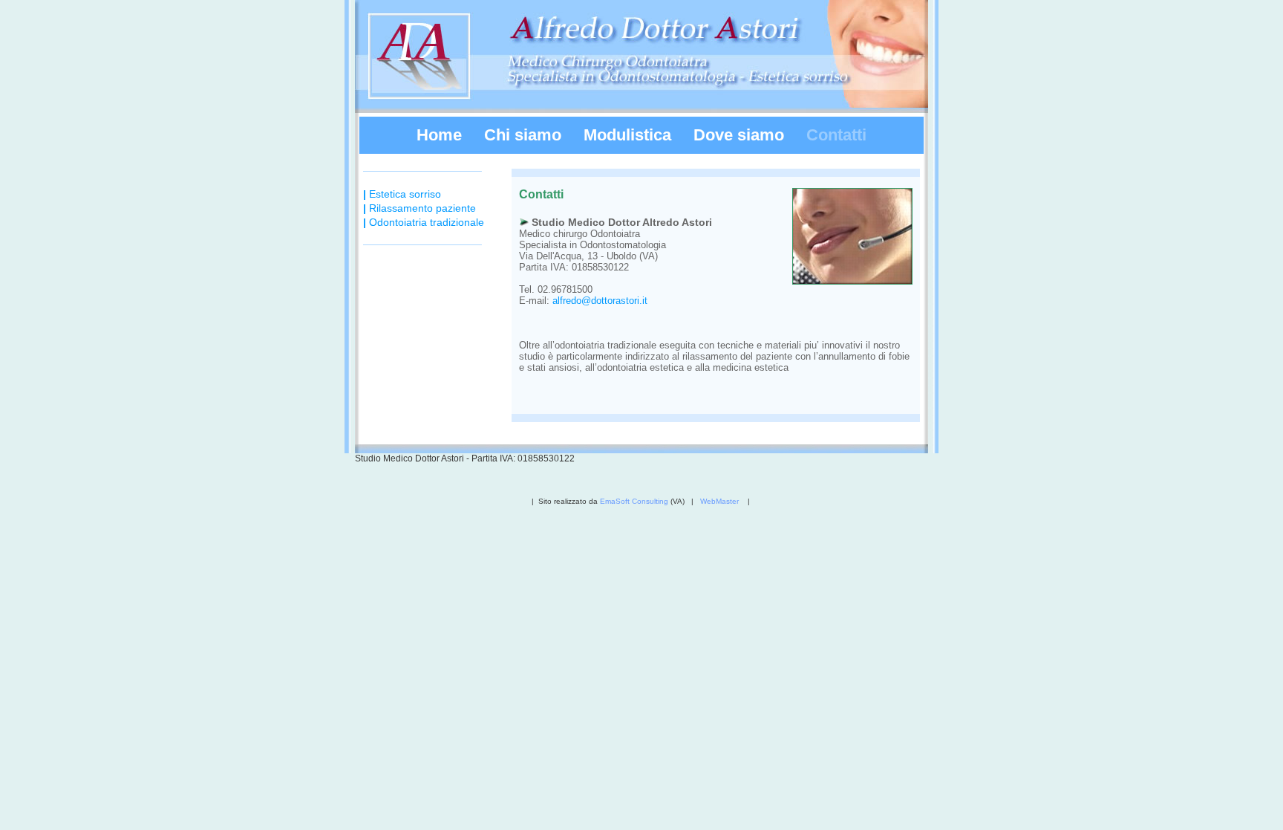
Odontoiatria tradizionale (423, 222)
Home (439, 135)
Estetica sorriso (402, 194)
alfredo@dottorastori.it (599, 300)
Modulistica (627, 135)
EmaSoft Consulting (635, 501)
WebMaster (720, 501)
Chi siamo (522, 135)
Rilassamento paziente (419, 208)
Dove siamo (738, 135)
